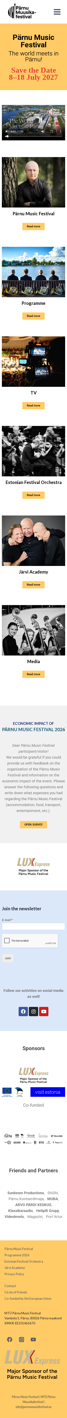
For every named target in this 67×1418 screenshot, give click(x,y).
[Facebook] (23, 1011)
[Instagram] (33, 1011)
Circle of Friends (15, 1292)
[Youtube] (43, 1011)
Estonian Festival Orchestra (34, 482)
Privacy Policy (14, 1274)
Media (33, 661)
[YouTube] (33, 1339)
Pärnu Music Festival (34, 213)
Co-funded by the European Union (27, 1298)
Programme (33, 303)
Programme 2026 (16, 1255)
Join (8, 958)
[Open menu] (57, 12)
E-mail (7, 920)
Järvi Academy (33, 571)
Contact (10, 1286)
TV (34, 392)
